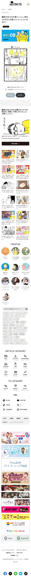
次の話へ (20, 95)
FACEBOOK (9, 409)
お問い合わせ (20, 552)
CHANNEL (25, 375)
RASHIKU (6, 389)
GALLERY (15, 375)
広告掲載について (14, 555)
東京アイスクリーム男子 (20, 328)
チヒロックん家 (8, 334)
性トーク (11, 331)
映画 (17, 322)
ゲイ (13, 313)
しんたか (6, 343)
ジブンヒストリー (21, 331)
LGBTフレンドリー (9, 337)
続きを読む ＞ (15, 143)
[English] (26, 418)
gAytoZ (5, 325)
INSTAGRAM (23, 409)
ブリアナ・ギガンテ (19, 340)
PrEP (17, 337)
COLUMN (25, 367)
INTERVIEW (6, 367)
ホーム (3, 9)
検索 (26, 309)
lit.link (8, 400)
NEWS (6, 359)
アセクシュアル (8, 319)
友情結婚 (22, 334)
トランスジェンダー (21, 313)
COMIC (10, 9)
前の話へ (10, 95)
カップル (16, 319)
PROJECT (25, 389)
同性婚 (15, 334)
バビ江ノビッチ (8, 340)
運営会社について (10, 552)
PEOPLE (6, 375)
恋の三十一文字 (8, 328)
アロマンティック (19, 316)
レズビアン (6, 313)
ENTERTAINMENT (25, 359)
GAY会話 (12, 325)
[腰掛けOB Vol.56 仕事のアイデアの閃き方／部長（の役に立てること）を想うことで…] (15, 126)
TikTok (8, 405)
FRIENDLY (15, 389)
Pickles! (23, 322)
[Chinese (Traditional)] (18, 418)
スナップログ (20, 325)
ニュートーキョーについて (16, 422)
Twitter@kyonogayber (20, 89)
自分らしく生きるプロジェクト (18, 343)
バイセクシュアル (8, 316)
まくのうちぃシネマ (9, 322)
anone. (5, 331)
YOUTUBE (23, 400)
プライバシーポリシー (22, 550)
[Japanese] (11, 418)
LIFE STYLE (15, 359)
